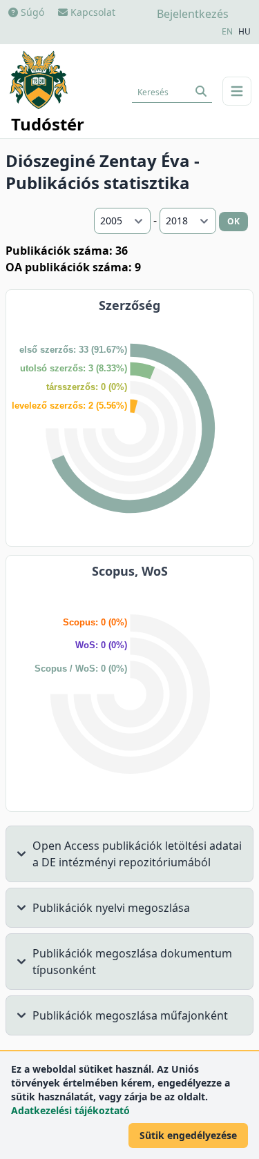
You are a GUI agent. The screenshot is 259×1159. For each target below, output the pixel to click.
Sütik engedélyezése (188, 1135)
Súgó (31, 12)
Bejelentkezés (193, 13)
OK (233, 221)
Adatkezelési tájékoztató (70, 1110)
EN (227, 31)
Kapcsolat (91, 12)
